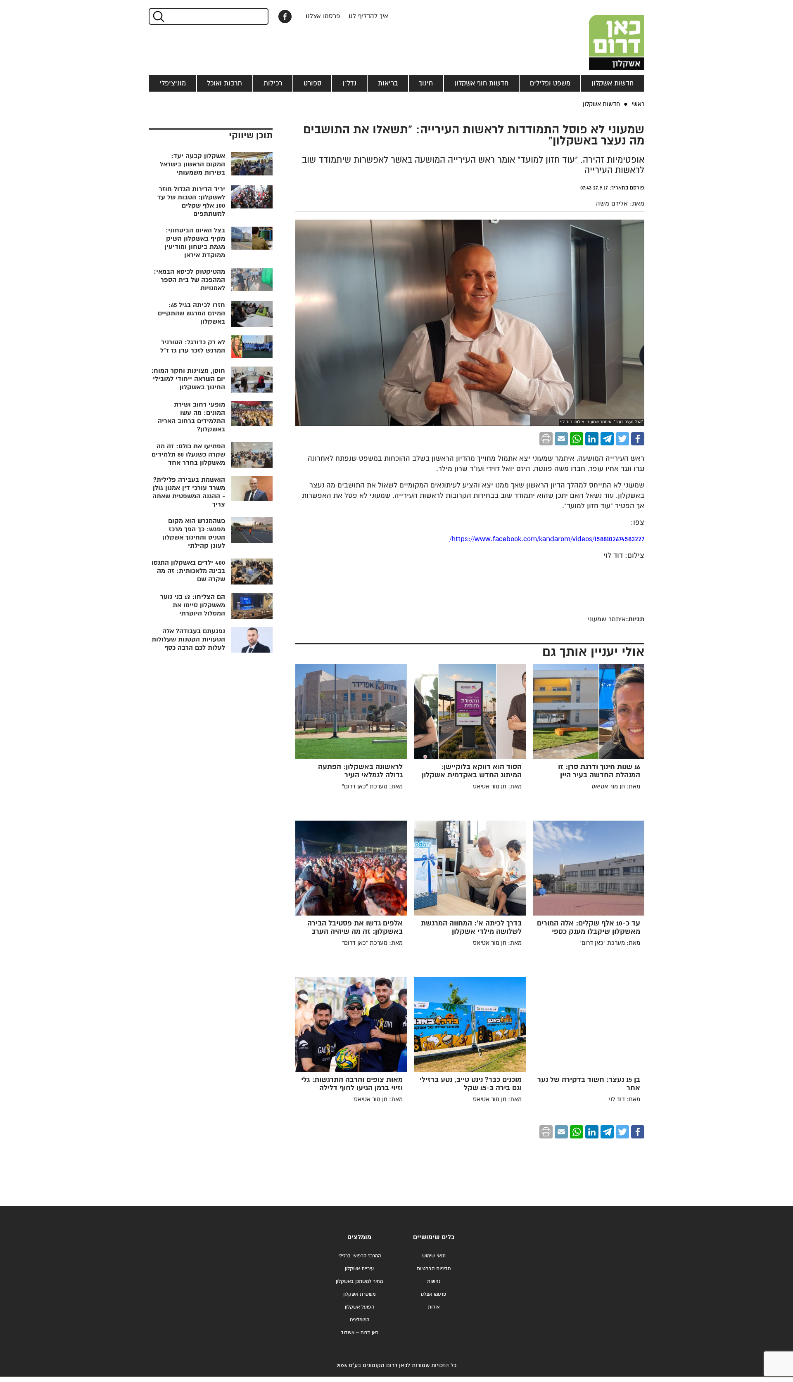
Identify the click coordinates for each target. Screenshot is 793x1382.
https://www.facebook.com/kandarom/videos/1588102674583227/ (546, 539)
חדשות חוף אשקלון (481, 83)
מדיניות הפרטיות (434, 1268)
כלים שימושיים (433, 1237)
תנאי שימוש (434, 1256)
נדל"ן (349, 83)
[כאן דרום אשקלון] (603, 35)
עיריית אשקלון (359, 1268)
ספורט (312, 83)
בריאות (388, 83)
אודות (433, 1307)
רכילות (273, 83)
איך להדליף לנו (368, 16)
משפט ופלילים (550, 83)
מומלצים (359, 1237)
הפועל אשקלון (359, 1307)
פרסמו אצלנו (323, 16)
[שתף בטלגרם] (607, 438)
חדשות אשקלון (612, 83)
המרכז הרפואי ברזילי (359, 1256)
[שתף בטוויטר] (622, 438)
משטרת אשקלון (359, 1294)
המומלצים (359, 1320)
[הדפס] (546, 438)
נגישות (433, 1281)
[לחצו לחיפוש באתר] (158, 16)
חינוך (426, 83)
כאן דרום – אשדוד (359, 1332)
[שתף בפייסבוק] (285, 16)
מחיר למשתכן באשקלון (359, 1281)
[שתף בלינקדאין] (591, 438)
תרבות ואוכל (224, 83)
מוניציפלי (172, 83)
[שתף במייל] (561, 438)
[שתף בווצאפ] (576, 438)
